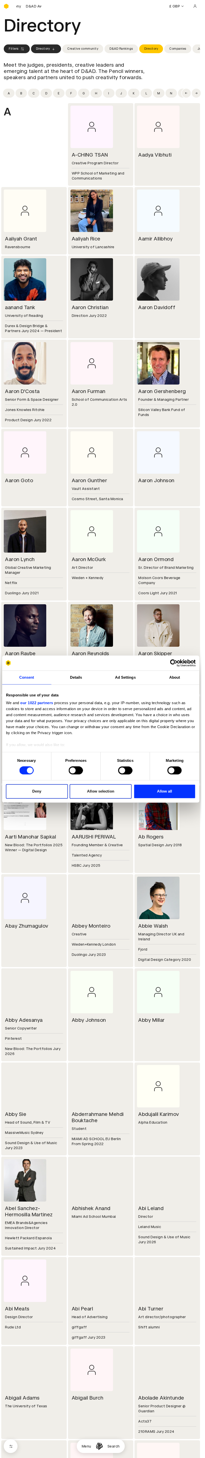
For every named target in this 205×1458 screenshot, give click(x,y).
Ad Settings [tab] (125, 677)
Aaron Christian (90, 307)
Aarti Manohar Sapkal (30, 837)
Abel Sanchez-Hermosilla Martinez (29, 1211)
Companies (177, 48)
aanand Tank (20, 307)
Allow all (164, 791)
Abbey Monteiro (91, 926)
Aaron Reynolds (90, 653)
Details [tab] (76, 677)
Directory (43, 48)
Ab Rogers (151, 837)
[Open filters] (11, 1446)
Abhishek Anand (91, 1208)
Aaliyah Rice (86, 239)
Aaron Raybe (20, 653)
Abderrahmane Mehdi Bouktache (98, 1117)
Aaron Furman (89, 391)
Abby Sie (15, 1114)
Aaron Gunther (89, 480)
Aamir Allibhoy (155, 239)
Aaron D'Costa (22, 391)
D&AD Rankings (121, 48)
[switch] (76, 771)
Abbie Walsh (153, 926)
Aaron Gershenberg (162, 391)
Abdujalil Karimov (158, 1114)
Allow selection (100, 791)
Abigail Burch (88, 1398)
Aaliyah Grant (21, 239)
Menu (86, 1446)
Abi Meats (17, 1309)
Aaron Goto (19, 480)
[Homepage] (99, 1446)
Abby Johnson (89, 1020)
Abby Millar (151, 1020)
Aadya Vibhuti (155, 155)
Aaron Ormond (156, 559)
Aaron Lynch (20, 559)
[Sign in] (195, 6)
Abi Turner (150, 1309)
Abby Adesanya (24, 1020)
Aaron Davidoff (156, 307)
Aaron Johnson (156, 480)
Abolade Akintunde (161, 1398)
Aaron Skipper (155, 653)
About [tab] (174, 677)
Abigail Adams (22, 1398)
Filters (13, 48)
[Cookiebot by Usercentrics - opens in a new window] (174, 663)
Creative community (82, 48)
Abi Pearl (82, 1309)
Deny (36, 791)
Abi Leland (151, 1208)
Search (114, 1446)
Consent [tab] (26, 677)
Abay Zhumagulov (26, 926)
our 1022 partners (36, 703)
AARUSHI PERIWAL (94, 837)
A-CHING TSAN (90, 155)
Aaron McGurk (89, 559)
